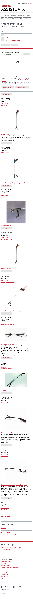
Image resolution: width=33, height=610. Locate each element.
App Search (4, 554)
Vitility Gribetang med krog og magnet (12, 311)
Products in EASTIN (6, 533)
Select (25, 54)
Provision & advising (6, 549)
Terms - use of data (6, 570)
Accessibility (4, 572)
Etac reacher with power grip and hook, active (14, 485)
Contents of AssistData (6, 561)
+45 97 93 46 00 (5, 103)
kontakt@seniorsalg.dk (6, 368)
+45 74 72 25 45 (5, 195)
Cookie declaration (6, 576)
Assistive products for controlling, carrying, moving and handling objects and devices (15, 16)
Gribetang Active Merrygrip (9, 344)
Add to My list (6, 94)
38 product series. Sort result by (10, 52)
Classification (13, 15)
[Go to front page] (11, 9)
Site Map (4, 563)
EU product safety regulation (13, 40)
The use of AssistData (6, 565)
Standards (3, 528)
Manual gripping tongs (14, 18)
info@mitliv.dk (4, 105)
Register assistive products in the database (11, 567)
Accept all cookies (7, 87)
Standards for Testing (6, 552)
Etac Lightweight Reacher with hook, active (13, 433)
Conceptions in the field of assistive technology (11, 547)
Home (8, 15)
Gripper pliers (5, 134)
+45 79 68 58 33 (5, 454)
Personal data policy (6, 574)
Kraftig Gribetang (6, 226)
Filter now (5, 45)
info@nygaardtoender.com (7, 196)
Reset (14, 45)
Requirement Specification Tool (8, 551)
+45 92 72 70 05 (5, 367)
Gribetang (4, 390)
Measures (7, 38)
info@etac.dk (4, 456)
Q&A (3, 578)
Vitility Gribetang (6, 268)
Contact (3, 593)
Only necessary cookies (21, 87)
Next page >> (8, 516)
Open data (4, 569)
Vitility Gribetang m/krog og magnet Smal (13, 183)
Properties (8, 35)
